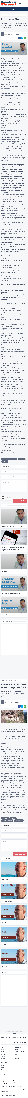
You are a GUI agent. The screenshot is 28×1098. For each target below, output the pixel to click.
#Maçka (13, 818)
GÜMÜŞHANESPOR (13, 1031)
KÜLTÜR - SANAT (13, 680)
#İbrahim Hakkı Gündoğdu (9, 459)
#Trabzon (5, 818)
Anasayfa (4, 15)
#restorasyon (18, 820)
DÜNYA (10, 15)
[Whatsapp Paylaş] (25, 38)
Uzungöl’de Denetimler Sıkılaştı (14, 8)
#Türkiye (5, 461)
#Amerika (21, 459)
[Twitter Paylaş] (22, 38)
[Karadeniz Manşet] (8, 3)
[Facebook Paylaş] (19, 38)
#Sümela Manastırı (7, 820)
